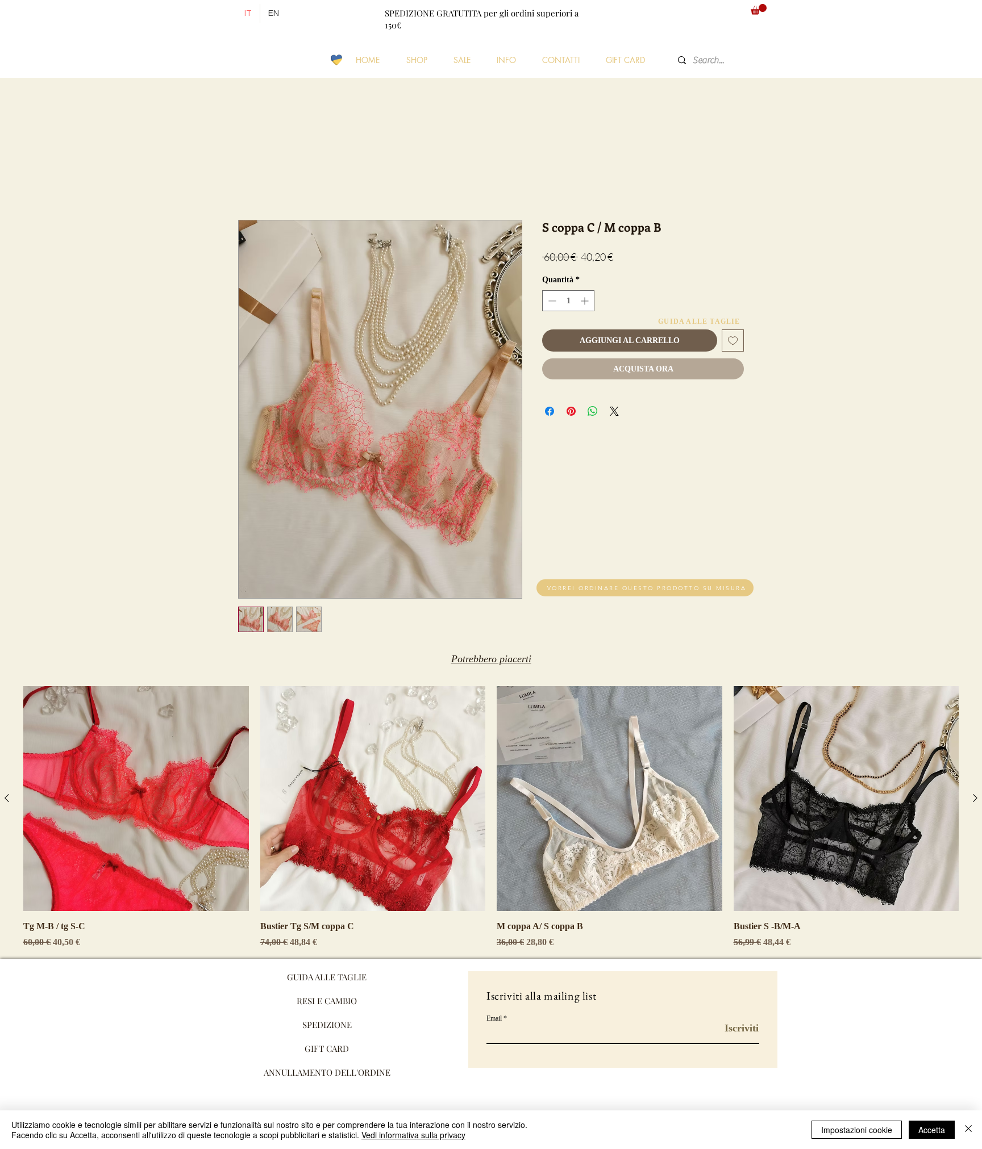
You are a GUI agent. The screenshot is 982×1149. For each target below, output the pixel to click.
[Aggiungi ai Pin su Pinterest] (571, 411)
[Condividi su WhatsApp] (593, 411)
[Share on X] (614, 411)
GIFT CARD (327, 1048)
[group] (491, 818)
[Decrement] (551, 301)
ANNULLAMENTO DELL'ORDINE (327, 1072)
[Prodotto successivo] (975, 798)
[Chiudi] (968, 1129)
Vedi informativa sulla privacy (413, 1134)
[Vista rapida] (136, 799)
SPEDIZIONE (327, 1024)
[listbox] (701, 13)
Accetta (931, 1129)
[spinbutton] (568, 301)
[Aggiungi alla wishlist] (733, 340)
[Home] (224, 14)
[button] (701, 13)
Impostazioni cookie (856, 1129)
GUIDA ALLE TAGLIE (327, 977)
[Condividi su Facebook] (549, 411)
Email (494, 1018)
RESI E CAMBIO (327, 1000)
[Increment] (586, 301)
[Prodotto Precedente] (7, 798)
